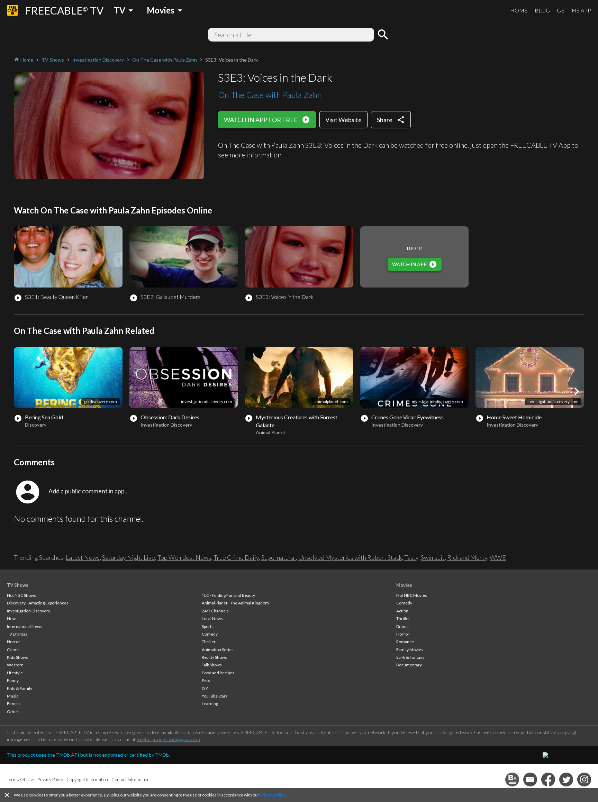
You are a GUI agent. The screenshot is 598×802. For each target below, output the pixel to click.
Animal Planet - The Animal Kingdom (235, 602)
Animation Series (218, 649)
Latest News (83, 557)
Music (12, 696)
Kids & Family (19, 688)
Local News (212, 618)
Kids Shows (17, 657)
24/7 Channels (215, 610)
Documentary (409, 664)
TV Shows (17, 585)
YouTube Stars (215, 696)
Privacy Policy (272, 795)
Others (13, 711)
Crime (13, 649)
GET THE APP (574, 10)
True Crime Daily (236, 557)
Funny (13, 680)
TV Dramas (17, 634)
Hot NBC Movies (411, 595)
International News (24, 626)
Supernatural (278, 557)
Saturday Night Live (128, 557)
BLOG (542, 10)
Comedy (210, 634)
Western (15, 664)
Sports (208, 626)
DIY (205, 688)
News (12, 618)
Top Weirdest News (184, 557)
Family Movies (409, 649)
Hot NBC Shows (21, 595)
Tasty (411, 557)
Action (402, 610)
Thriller (209, 641)
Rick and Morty (467, 557)
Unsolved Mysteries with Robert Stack (350, 557)
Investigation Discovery (28, 610)
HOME (519, 10)
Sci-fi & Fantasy (410, 657)
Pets (206, 680)
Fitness (14, 703)
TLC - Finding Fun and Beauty (228, 595)
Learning (210, 703)
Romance (405, 641)
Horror (13, 641)
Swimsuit (433, 557)
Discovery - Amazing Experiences (38, 602)
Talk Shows (212, 664)
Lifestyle (15, 672)
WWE (498, 557)
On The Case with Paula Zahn (270, 95)
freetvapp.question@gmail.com (168, 739)
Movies (404, 585)
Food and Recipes (218, 672)
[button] (576, 391)
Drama (402, 626)
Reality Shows (214, 657)
